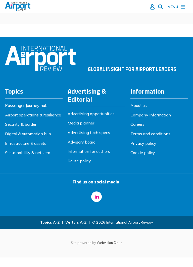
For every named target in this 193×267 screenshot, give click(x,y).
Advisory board (81, 142)
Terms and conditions (150, 133)
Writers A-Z (75, 222)
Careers (137, 124)
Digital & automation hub (28, 133)
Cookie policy (142, 152)
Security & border (20, 124)
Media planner (81, 122)
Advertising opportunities (91, 113)
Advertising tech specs (89, 132)
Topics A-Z (50, 222)
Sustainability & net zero (27, 152)
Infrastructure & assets (25, 143)
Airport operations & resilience (33, 114)
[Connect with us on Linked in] (96, 196)
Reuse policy (79, 160)
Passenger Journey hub (26, 105)
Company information (150, 114)
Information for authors (89, 151)
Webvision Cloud (109, 243)
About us (138, 105)
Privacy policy (143, 143)
